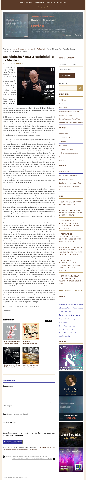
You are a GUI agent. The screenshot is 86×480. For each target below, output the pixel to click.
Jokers (63, 141)
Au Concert (63, 107)
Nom (7, 406)
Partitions (62, 157)
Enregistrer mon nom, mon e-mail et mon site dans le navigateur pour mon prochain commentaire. (29, 434)
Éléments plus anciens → (70, 290)
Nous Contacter (60, 2)
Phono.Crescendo (67, 149)
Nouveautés (31, 49)
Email (16, 414)
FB (38, 6)
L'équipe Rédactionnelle (43, 2)
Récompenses (63, 134)
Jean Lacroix (19, 63)
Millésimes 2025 (66, 138)
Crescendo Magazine (19, 49)
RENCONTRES (62, 296)
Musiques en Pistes (66, 171)
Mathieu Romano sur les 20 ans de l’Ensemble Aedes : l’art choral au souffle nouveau (71, 308)
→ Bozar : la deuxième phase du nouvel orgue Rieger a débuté (70, 212)
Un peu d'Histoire (25, 2)
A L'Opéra (62, 100)
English (61, 190)
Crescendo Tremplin (66, 179)
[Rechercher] (80, 88)
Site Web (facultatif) (10, 422)
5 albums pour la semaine (69, 153)
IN (47, 6)
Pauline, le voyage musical (68, 175)
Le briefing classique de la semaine (71, 123)
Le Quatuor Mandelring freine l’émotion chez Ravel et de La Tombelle (27, 456)
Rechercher (63, 83)
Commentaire (8, 386)
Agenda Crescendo (65, 115)
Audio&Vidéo (41, 49)
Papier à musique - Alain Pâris (69, 119)
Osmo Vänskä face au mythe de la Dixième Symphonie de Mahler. (32, 459)
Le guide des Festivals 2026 (69, 111)
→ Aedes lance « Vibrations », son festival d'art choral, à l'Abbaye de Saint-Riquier (71, 265)
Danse (61, 104)
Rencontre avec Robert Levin (69, 315)
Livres (61, 160)
